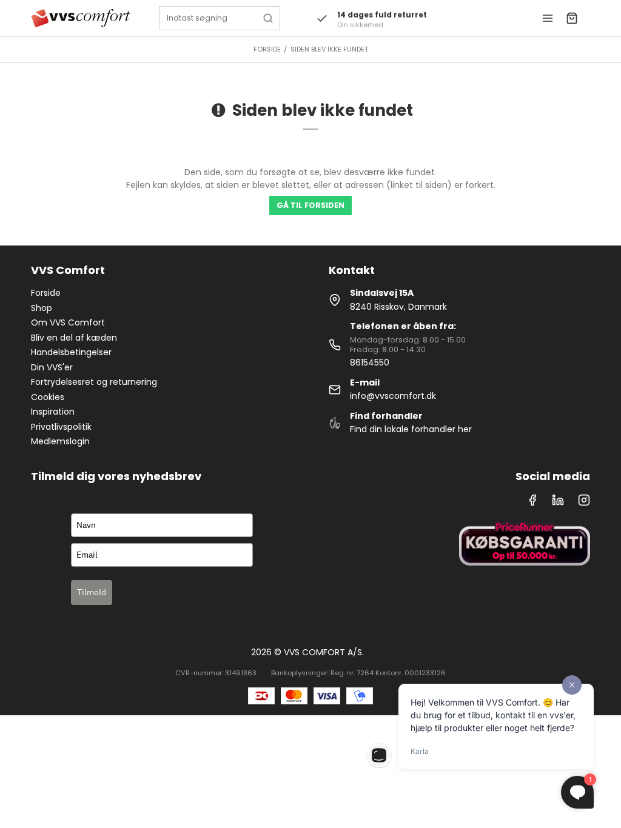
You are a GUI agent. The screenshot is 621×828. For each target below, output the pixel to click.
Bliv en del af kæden (74, 338)
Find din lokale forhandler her (411, 429)
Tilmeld (91, 592)
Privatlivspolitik (61, 427)
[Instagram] (584, 503)
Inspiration (53, 412)
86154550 (369, 362)
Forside (46, 293)
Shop (41, 308)
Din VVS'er (52, 367)
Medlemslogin (60, 441)
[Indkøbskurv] (572, 18)
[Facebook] (532, 503)
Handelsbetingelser (71, 352)
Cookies (47, 397)
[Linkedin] (558, 503)
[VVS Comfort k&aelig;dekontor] (80, 18)
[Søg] (268, 18)
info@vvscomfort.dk (393, 396)
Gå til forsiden (310, 205)
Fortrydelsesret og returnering (94, 382)
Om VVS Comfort (68, 322)
